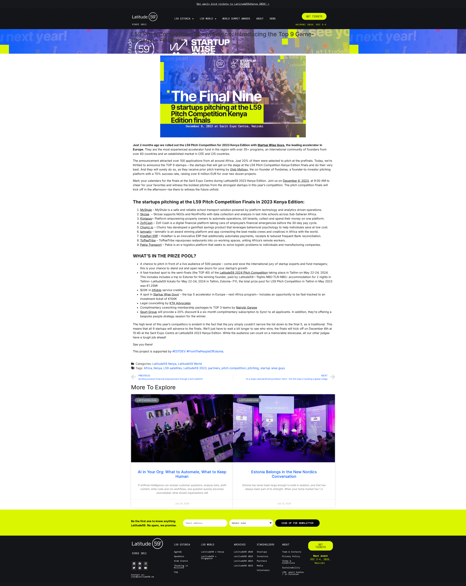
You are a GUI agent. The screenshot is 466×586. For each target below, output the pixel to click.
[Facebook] (140, 563)
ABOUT (285, 544)
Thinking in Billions (181, 566)
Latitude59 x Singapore (208, 557)
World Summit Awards (236, 18)
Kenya (158, 368)
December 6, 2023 (296, 180)
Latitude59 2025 (243, 556)
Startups (262, 552)
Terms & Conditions (288, 562)
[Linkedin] (134, 563)
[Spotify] (140, 568)
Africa (148, 368)
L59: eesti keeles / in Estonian (293, 573)
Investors (262, 556)
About (260, 18)
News (273, 18)
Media (260, 565)
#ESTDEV (179, 351)
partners (214, 368)
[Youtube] (145, 568)
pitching (253, 368)
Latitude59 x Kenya (212, 552)
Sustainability (291, 567)
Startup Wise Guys (271, 145)
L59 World (206, 18)
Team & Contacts (291, 552)
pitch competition (234, 368)
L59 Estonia (182, 18)
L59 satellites (172, 368)
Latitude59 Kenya (164, 363)
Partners (262, 561)
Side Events (181, 561)
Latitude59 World (190, 363)
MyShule (146, 210)
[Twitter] (134, 568)
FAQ (176, 572)
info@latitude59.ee (142, 576)
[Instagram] (145, 563)
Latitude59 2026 (243, 552)
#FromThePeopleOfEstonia (205, 351)
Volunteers (263, 570)
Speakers (179, 556)
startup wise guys (272, 368)
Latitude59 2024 (243, 561)
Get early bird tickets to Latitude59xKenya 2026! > (233, 3)
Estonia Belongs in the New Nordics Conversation (284, 474)
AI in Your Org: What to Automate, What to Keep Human (182, 474)
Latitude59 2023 (195, 368)
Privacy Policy (291, 556)
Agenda (178, 552)
